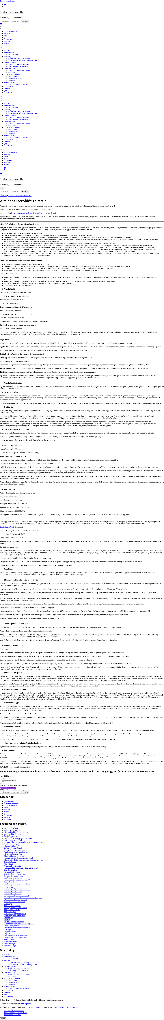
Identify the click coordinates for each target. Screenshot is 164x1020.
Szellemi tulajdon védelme (14, 1011)
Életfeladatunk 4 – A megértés (15, 874)
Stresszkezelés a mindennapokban (17, 928)
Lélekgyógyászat (10, 62)
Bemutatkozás (9, 52)
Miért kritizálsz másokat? (13, 854)
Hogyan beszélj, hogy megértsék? (16, 896)
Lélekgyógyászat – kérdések (18, 66)
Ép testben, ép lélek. (11, 870)
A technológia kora (11, 828)
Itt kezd (6, 50)
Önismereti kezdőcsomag (13, 876)
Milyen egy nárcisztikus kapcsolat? (17, 880)
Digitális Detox (9, 801)
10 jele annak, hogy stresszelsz (15, 914)
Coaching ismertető (15, 78)
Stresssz (7, 33)
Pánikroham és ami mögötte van (16, 852)
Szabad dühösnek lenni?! (13, 848)
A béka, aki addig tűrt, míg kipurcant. (17, 832)
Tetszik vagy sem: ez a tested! (14, 916)
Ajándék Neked (9, 82)
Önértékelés (8, 918)
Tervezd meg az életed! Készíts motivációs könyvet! (23, 898)
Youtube (7, 88)
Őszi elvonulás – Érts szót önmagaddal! (22, 60)
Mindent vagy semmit (12, 926)
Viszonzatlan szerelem (12, 886)
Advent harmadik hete (12, 906)
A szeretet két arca (10, 882)
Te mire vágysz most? (12, 844)
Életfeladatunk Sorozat (12, 894)
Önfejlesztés (8, 92)
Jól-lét (6, 35)
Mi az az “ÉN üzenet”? (12, 846)
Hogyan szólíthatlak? (8, 781)
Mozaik (6, 43)
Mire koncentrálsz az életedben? (16, 936)
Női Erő (6, 37)
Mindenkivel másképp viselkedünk (17, 884)
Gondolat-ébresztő (11, 31)
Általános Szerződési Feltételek (15, 1013)
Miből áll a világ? (10, 946)
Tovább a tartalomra (7, 1)
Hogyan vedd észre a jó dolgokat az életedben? (21, 868)
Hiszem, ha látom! (10, 942)
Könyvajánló (8, 864)
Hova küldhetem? (6, 776)
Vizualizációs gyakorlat (12, 830)
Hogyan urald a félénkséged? (18, 84)
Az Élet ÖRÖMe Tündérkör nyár (19, 58)
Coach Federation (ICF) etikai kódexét (25, 213)
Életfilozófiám (13, 54)
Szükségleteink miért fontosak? (15, 908)
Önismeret (8, 39)
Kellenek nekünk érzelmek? (14, 902)
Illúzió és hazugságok (12, 836)
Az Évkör (7, 56)
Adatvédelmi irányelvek (68, 1007)
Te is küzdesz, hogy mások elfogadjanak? (19, 924)
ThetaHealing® (9, 68)
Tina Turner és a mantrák (13, 878)
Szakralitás (8, 819)
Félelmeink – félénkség (12, 866)
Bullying (7, 920)
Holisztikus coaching (12, 74)
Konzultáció (12, 76)
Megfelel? (7, 934)
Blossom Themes (35, 1007)
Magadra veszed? (10, 932)
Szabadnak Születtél (12, 12)
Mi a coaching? (9, 944)
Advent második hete (12, 910)
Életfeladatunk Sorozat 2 (13, 892)
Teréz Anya (8, 904)
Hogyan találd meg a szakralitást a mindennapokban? (24, 842)
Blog (5, 90)
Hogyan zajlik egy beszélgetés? (19, 70)
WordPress (55, 1007)
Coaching (11, 80)
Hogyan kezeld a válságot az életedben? (18, 858)
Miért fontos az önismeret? (14, 922)
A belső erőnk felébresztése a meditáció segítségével (23, 860)
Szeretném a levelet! (8, 788)
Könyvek (7, 41)
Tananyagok (8, 86)
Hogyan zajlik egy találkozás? (18, 64)
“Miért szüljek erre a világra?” (14, 856)
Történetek (12, 72)
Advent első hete (10, 912)
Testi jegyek (8, 930)
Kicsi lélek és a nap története (14, 850)
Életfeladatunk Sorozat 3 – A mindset (17, 890)
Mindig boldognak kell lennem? (15, 888)
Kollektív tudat (9, 940)
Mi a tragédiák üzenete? (12, 872)
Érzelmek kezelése (11, 803)
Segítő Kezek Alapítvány (9, 527)
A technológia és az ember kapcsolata (18, 838)
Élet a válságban (10, 862)
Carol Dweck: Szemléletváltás (15, 938)
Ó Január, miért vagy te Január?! (15, 900)
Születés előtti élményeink (14, 834)
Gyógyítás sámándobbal (13, 840)
